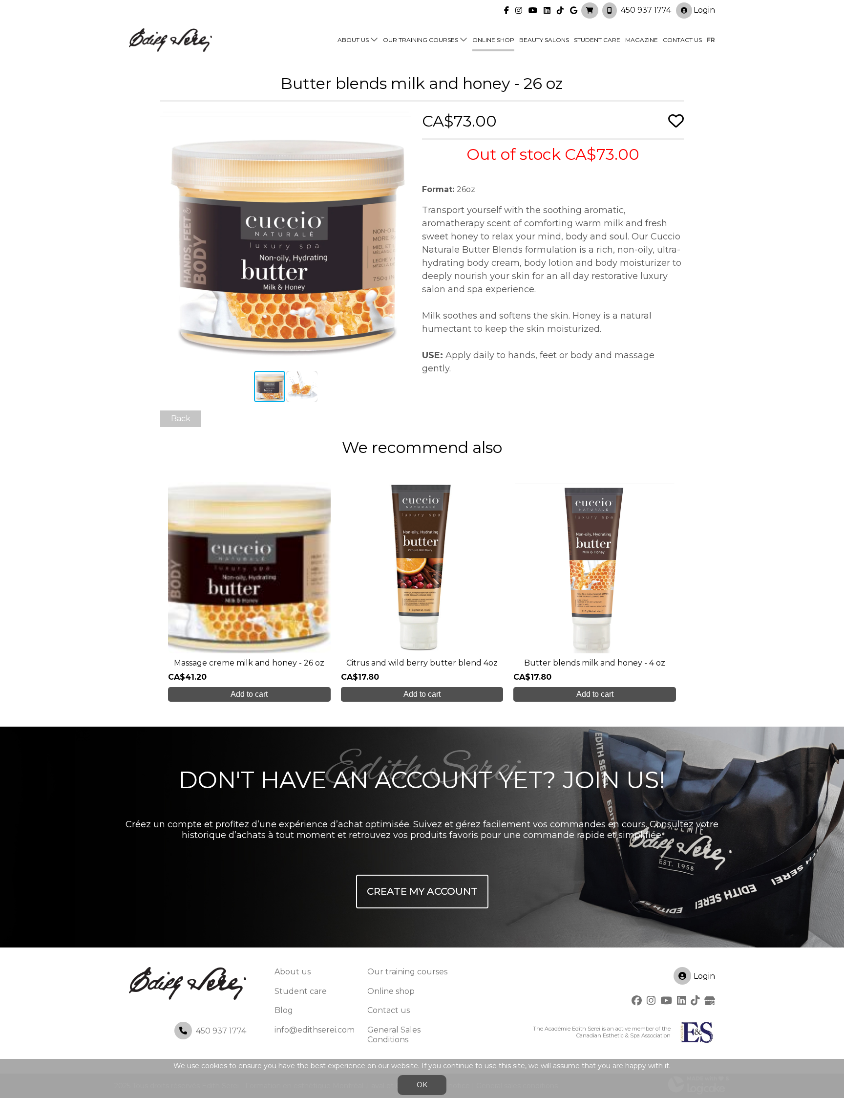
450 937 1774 (646, 10)
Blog (283, 1010)
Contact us (682, 39)
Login (704, 10)
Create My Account (422, 891)
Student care (300, 991)
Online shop (493, 39)
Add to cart (249, 694)
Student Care (597, 39)
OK (422, 1084)
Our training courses (420, 39)
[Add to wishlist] (676, 120)
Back (180, 418)
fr (711, 39)
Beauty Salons (544, 39)
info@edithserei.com (314, 1029)
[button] (402, 120)
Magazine (641, 39)
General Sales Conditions (394, 1034)
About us (353, 39)
